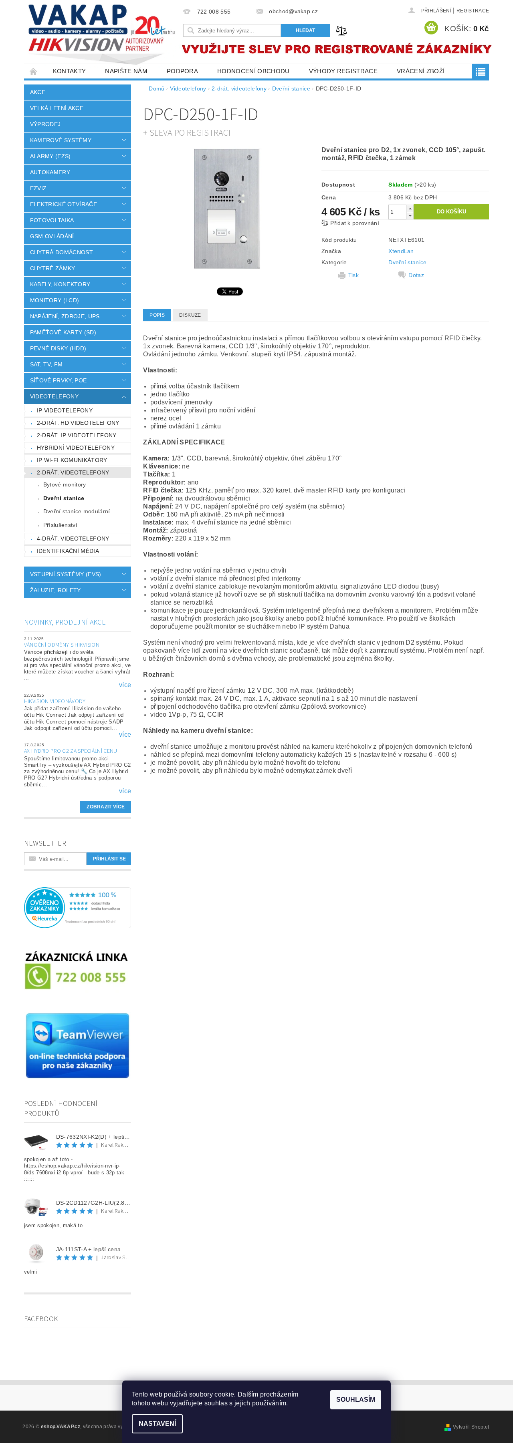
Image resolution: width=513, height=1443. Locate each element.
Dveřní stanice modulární (76, 511)
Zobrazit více (106, 807)
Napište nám (126, 71)
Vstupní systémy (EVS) (65, 574)
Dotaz (416, 275)
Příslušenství (60, 525)
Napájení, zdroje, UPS (65, 316)
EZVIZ (38, 188)
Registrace (472, 11)
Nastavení (157, 1423)
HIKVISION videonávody (55, 701)
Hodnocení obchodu (253, 71)
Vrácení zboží (420, 71)
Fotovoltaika (52, 220)
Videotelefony (54, 396)
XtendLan (401, 251)
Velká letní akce (56, 108)
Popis (157, 315)
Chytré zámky (52, 268)
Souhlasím (355, 1399)
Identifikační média (68, 551)
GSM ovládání (52, 236)
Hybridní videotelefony (76, 447)
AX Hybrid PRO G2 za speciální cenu (70, 751)
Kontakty (69, 71)
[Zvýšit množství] (410, 208)
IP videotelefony (65, 410)
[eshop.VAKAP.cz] (102, 36)
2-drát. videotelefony (73, 472)
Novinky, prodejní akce (65, 622)
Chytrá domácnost (61, 252)
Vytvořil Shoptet (471, 1427)
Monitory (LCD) (54, 300)
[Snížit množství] (410, 215)
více (125, 685)
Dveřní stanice (63, 498)
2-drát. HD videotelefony (78, 423)
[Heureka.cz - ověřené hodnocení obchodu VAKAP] (77, 907)
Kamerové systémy (60, 140)
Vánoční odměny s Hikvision (61, 645)
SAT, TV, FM (46, 364)
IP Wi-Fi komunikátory (72, 460)
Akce (37, 92)
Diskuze (190, 315)
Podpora (182, 71)
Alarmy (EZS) (50, 156)
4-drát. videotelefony (73, 538)
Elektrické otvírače (63, 204)
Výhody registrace (343, 71)
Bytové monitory (64, 484)
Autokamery (50, 172)
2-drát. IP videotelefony (77, 435)
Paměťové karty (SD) (63, 332)
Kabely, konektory (60, 284)
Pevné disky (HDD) (58, 348)
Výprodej (45, 124)
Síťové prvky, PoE (58, 380)
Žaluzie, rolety (55, 590)
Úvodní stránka (33, 71)
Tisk (353, 275)
